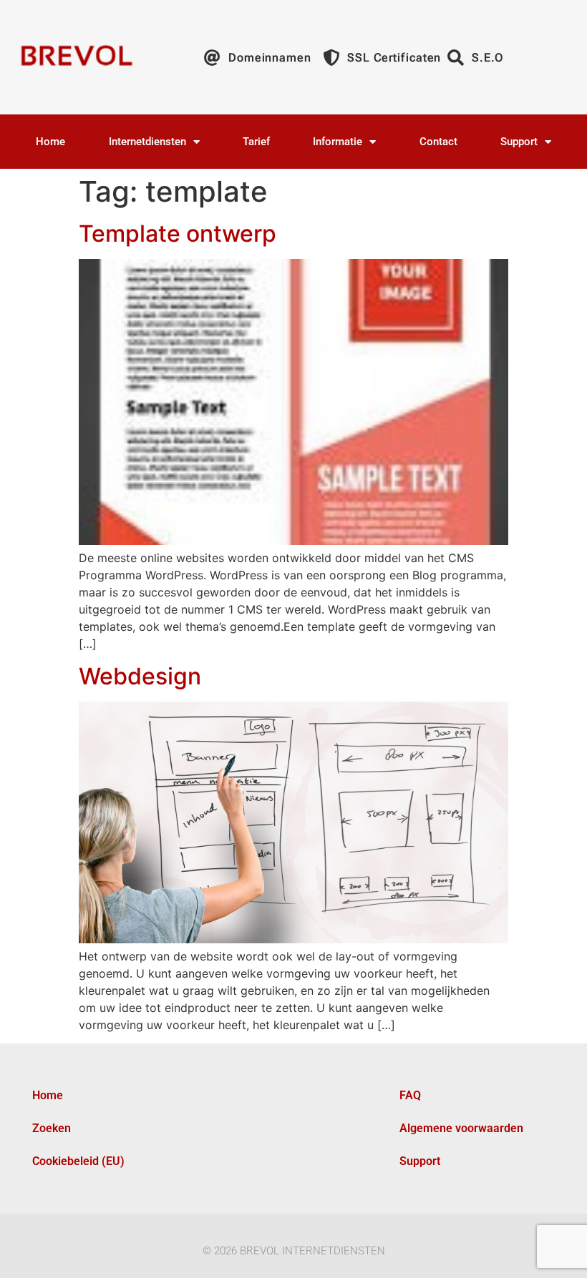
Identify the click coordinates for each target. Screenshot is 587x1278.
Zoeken (51, 1128)
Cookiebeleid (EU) (78, 1161)
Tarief (256, 141)
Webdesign (140, 676)
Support (519, 141)
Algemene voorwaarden (461, 1128)
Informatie (337, 141)
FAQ (410, 1095)
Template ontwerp (177, 233)
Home (50, 141)
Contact (438, 141)
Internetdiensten (147, 141)
